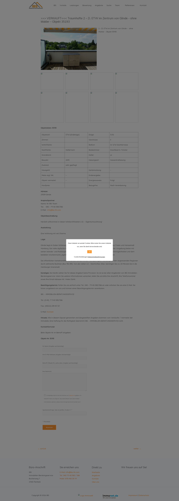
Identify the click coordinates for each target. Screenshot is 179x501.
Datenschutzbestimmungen (96, 257)
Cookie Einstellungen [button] (80, 257)
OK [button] (89, 252)
